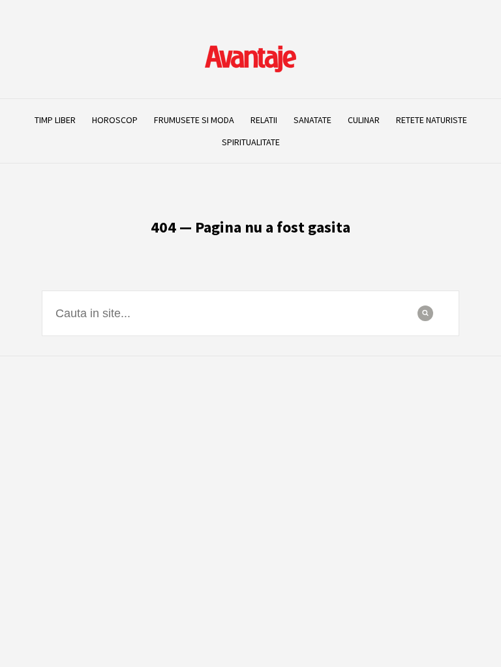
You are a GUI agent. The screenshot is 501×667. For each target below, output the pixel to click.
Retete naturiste (431, 120)
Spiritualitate (251, 142)
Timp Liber (55, 120)
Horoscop (115, 120)
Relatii (263, 120)
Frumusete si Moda (194, 120)
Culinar (364, 120)
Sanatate (312, 120)
